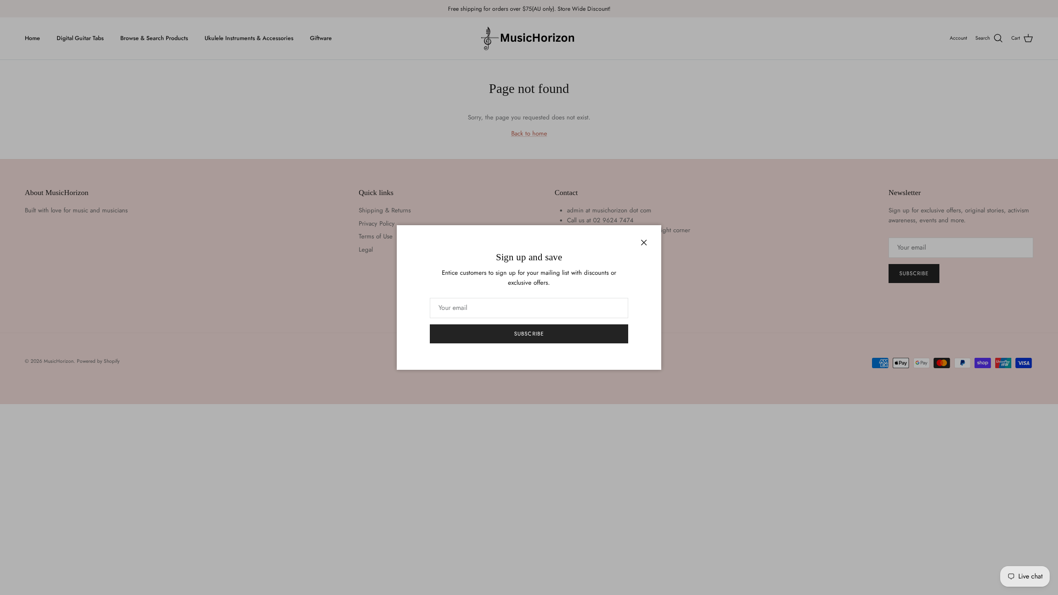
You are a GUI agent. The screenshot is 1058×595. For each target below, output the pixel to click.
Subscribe (528, 334)
